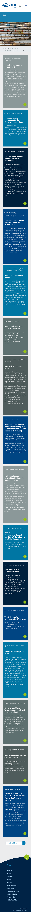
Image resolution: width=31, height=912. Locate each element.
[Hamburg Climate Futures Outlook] (25, 313)
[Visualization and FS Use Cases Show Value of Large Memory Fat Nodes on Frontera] (25, 833)
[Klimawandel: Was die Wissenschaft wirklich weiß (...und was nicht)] (25, 740)
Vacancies (10, 876)
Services (9, 882)
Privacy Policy (11, 897)
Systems (9, 873)
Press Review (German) (12, 50)
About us (9, 870)
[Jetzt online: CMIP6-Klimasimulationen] (25, 602)
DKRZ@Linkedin (12, 894)
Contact (9, 879)
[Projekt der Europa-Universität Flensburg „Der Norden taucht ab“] (25, 519)
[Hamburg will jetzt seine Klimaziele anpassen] (25, 351)
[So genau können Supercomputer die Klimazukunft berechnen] (25, 143)
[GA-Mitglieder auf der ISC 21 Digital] (25, 411)
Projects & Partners (13, 891)
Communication (13, 48)
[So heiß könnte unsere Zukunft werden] (25, 104)
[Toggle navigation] (26, 7)
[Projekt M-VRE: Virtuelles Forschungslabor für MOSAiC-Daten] (25, 260)
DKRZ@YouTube (12, 900)
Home (4, 48)
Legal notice (10, 888)
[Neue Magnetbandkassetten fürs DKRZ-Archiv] (25, 780)
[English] (15, 6)
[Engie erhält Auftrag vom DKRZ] (25, 694)
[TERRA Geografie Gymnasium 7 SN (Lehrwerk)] (25, 636)
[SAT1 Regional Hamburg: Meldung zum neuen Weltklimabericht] (25, 203)
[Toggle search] (20, 7)
